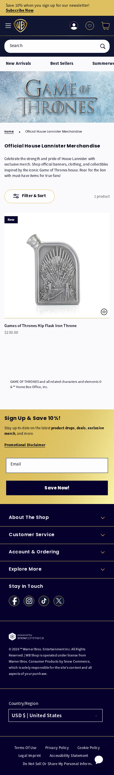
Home (9, 131)
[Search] (102, 46)
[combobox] (57, 46)
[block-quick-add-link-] (57, 265)
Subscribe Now (20, 10)
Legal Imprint (29, 755)
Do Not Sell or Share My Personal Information (61, 763)
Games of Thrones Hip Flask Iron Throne (40, 325)
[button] (103, 25)
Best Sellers (62, 63)
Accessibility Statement (69, 755)
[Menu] (7, 25)
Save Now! (56, 488)
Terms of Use (25, 747)
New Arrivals (18, 63)
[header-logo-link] (21, 26)
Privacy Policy (57, 747)
